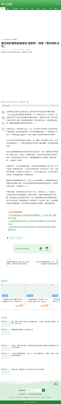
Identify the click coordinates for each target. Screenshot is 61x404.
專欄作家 (49, 397)
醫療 (21, 9)
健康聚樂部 (19, 397)
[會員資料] (56, 4)
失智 (50, 9)
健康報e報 (22, 390)
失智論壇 (15, 9)
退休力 (44, 9)
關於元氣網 (12, 397)
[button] (58, 8)
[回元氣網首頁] (8, 4)
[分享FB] (3, 112)
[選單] (59, 4)
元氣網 (6, 39)
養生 (8, 9)
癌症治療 (19, 134)
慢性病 (13, 114)
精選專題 (26, 397)
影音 (32, 9)
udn (2, 39)
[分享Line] (3, 118)
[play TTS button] (8, 105)
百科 (27, 9)
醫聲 (55, 9)
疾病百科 (32, 397)
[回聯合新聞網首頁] (2, 4)
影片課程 (5, 296)
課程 (38, 9)
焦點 (2, 9)
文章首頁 (43, 397)
